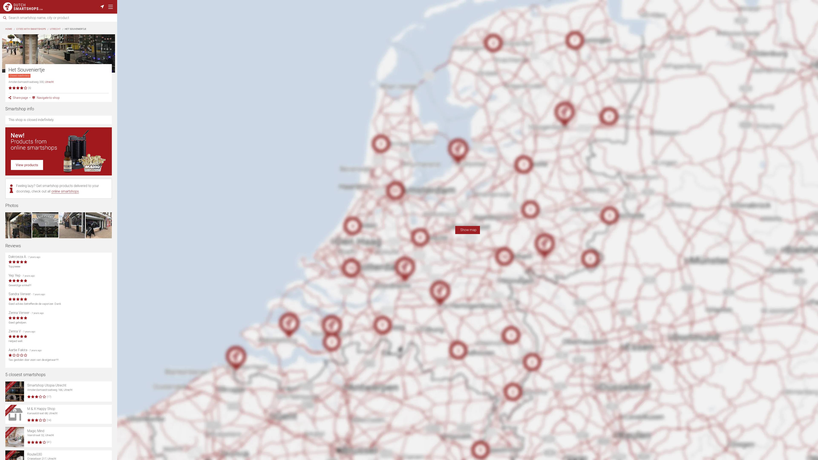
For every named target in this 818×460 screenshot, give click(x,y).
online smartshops (65, 191)
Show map (468, 230)
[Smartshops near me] (102, 7)
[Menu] (110, 6)
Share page (20, 97)
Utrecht (55, 29)
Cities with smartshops (31, 29)
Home (8, 29)
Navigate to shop (48, 97)
